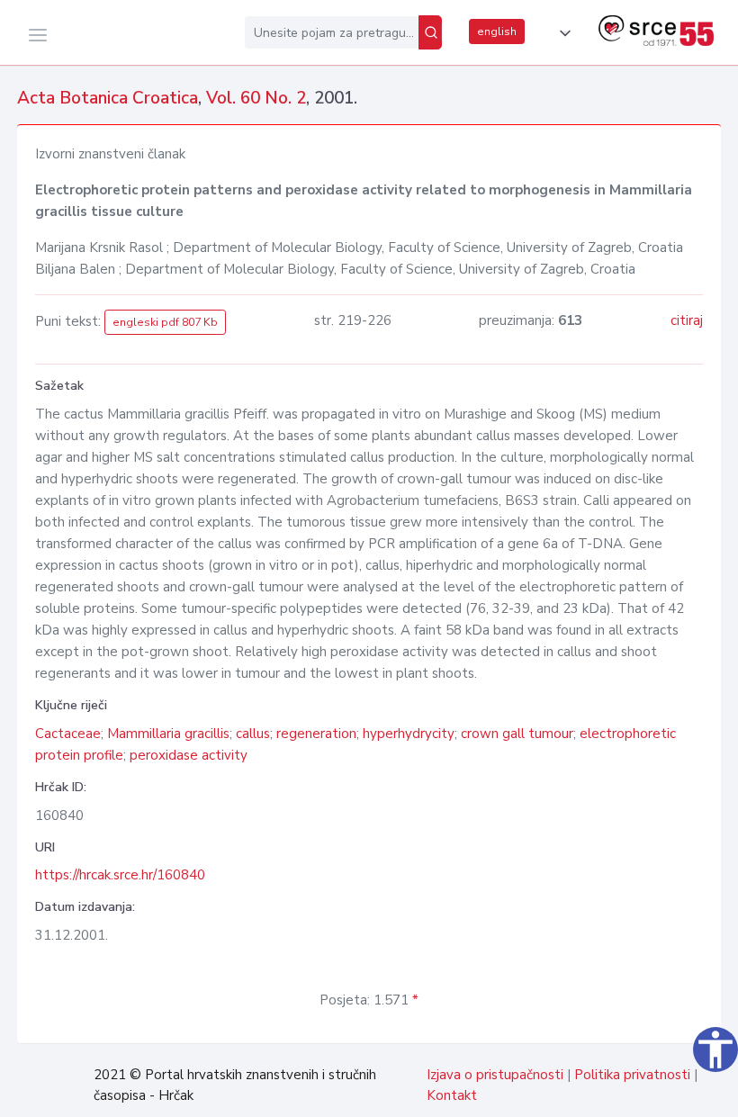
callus (253, 734)
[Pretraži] (430, 32)
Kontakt (452, 1095)
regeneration (316, 734)
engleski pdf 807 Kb (165, 322)
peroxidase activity (189, 755)
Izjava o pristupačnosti (495, 1075)
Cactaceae (68, 734)
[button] (561, 33)
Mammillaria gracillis (168, 734)
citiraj (686, 320)
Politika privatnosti (632, 1075)
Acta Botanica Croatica (107, 98)
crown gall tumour (517, 734)
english (497, 31)
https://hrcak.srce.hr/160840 (120, 875)
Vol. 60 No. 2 (256, 98)
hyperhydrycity (408, 734)
